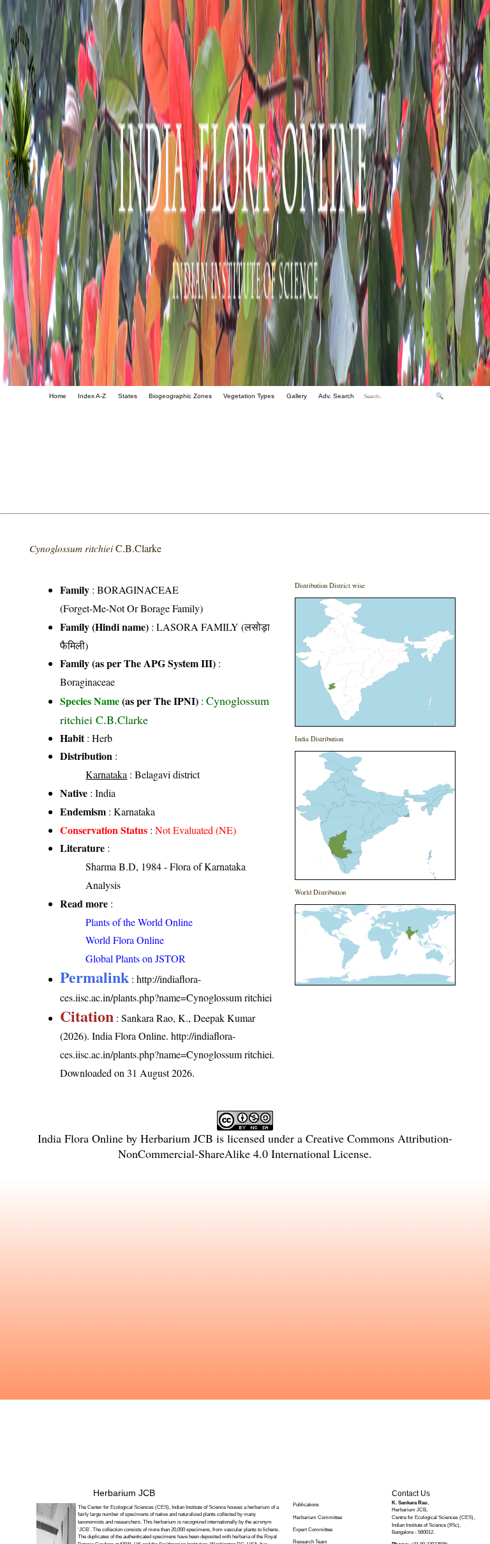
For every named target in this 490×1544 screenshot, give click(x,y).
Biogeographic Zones (180, 395)
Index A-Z (92, 395)
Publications (306, 1505)
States (127, 395)
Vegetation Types (248, 395)
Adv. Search (336, 395)
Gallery (296, 395)
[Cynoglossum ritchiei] (375, 662)
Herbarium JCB (176, 1138)
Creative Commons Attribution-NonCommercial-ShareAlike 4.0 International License (285, 1146)
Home (57, 395)
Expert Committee (312, 1529)
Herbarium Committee (317, 1517)
